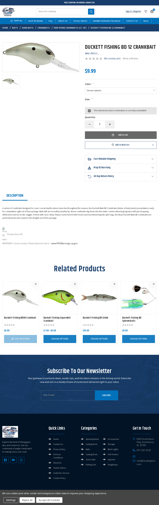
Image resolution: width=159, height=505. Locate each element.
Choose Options (59, 339)
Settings (11, 500)
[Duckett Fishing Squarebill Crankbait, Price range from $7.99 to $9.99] (60, 297)
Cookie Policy (59, 478)
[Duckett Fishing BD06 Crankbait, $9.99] (20, 297)
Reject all (27, 500)
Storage (111, 444)
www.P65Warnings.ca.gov (64, 243)
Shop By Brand (35, 21)
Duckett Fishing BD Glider (95, 317)
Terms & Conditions (58, 456)
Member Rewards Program (106, 21)
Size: (89, 99)
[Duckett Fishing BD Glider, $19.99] (99, 297)
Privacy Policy (59, 449)
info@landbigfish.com (146, 462)
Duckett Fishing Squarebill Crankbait (57, 319)
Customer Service (61, 473)
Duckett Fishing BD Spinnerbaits (131, 319)
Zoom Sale (90, 459)
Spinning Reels (92, 439)
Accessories (113, 439)
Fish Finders (113, 454)
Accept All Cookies (49, 500)
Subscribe (106, 395)
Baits (88, 449)
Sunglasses (113, 464)
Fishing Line (91, 464)
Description (15, 195)
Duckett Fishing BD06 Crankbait (20, 317)
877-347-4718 (144, 450)
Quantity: (90, 117)
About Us (62, 21)
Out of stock (22, 339)
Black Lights (113, 449)
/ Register (136, 11)
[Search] (91, 12)
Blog (146, 21)
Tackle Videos (80, 21)
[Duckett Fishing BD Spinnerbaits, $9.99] (139, 297)
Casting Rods (91, 444)
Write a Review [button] (130, 59)
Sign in (129, 11)
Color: (89, 84)
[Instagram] (21, 460)
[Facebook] (5, 460)
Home (56, 439)
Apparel (111, 459)
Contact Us (132, 21)
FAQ (50, 21)
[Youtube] (13, 460)
